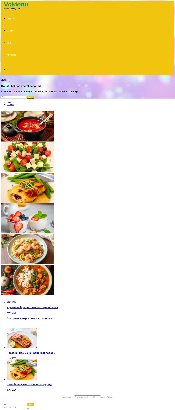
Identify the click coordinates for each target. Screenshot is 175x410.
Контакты (11, 55)
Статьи (10, 42)
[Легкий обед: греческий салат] (83, 157)
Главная (10, 18)
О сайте (10, 30)
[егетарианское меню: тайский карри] (83, 280)
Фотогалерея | (81, 397)
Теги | (91, 397)
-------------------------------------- (87, 394)
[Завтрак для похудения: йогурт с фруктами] (83, 218)
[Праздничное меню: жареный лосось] (86, 338)
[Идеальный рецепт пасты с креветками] (83, 249)
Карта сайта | (68, 397)
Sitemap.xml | (100, 397)
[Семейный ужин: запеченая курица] (83, 188)
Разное (110, 397)
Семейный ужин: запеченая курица (29, 384)
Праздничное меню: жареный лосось (31, 352)
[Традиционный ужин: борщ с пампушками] (83, 126)
